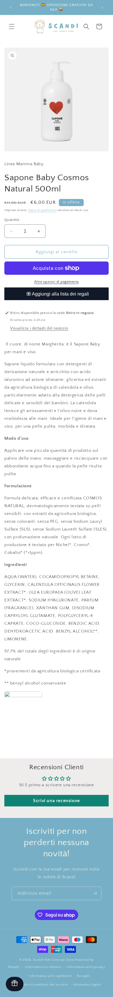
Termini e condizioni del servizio (42, 984)
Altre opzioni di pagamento (56, 282)
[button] (11, 26)
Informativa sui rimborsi (43, 967)
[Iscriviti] (94, 893)
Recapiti (83, 976)
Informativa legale (87, 984)
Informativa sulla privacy (86, 967)
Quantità (11, 220)
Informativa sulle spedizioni (50, 976)
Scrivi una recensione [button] (56, 800)
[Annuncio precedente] (10, 7)
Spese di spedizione (42, 210)
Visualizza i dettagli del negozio (39, 328)
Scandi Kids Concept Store (53, 960)
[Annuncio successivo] (102, 7)
